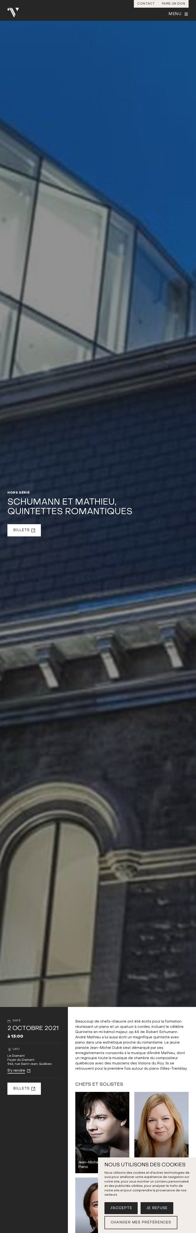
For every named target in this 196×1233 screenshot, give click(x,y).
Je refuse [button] (157, 1208)
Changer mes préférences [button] (141, 1222)
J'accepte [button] (121, 1208)
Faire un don (173, 3)
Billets (21, 530)
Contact (146, 3)
